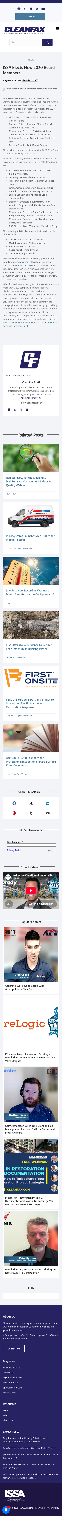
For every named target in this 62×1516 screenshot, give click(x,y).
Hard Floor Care (14, 774)
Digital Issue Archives (13, 1377)
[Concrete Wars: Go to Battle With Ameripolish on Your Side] (31, 960)
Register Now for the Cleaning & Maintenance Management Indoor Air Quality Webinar (29, 481)
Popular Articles (10, 1382)
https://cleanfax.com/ (31, 397)
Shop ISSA (8, 1420)
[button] (19, 9)
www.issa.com (27, 319)
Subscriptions (9, 1392)
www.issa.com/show (17, 279)
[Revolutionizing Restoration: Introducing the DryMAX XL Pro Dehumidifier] (31, 1244)
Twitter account (20, 325)
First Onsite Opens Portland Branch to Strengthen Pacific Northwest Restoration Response (30, 703)
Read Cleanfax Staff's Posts (19, 375)
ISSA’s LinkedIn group (13, 322)
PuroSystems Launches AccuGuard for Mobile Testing (29, 1448)
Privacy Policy (52, 1507)
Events (6, 1410)
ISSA (8, 494)
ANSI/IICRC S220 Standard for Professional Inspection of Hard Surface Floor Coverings (31, 761)
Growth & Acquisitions (16, 548)
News (31, 59)
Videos (6, 1415)
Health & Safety (13, 657)
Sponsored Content (12, 1387)
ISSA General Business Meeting (22, 265)
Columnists (8, 1372)
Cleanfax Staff (29, 80)
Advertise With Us (11, 1367)
